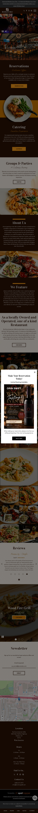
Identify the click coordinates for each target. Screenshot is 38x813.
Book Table (19, 438)
